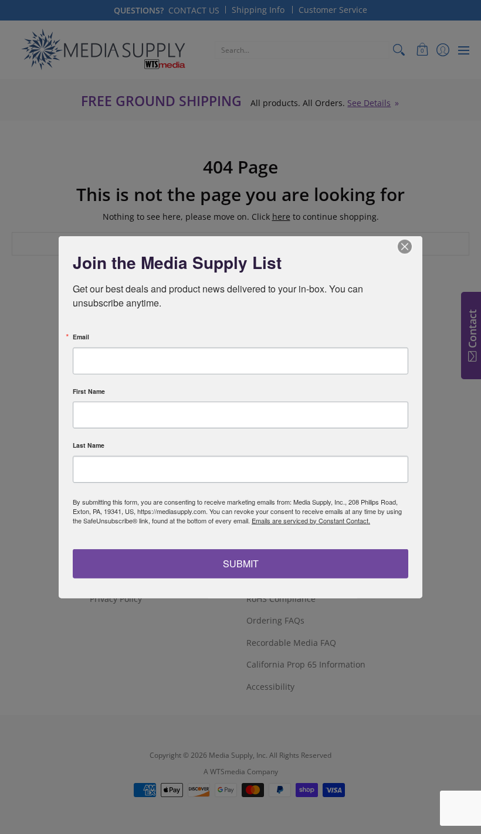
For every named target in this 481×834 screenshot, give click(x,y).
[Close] (412, 246)
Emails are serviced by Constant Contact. (311, 520)
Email (81, 337)
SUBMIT (241, 563)
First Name (89, 391)
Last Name (88, 445)
